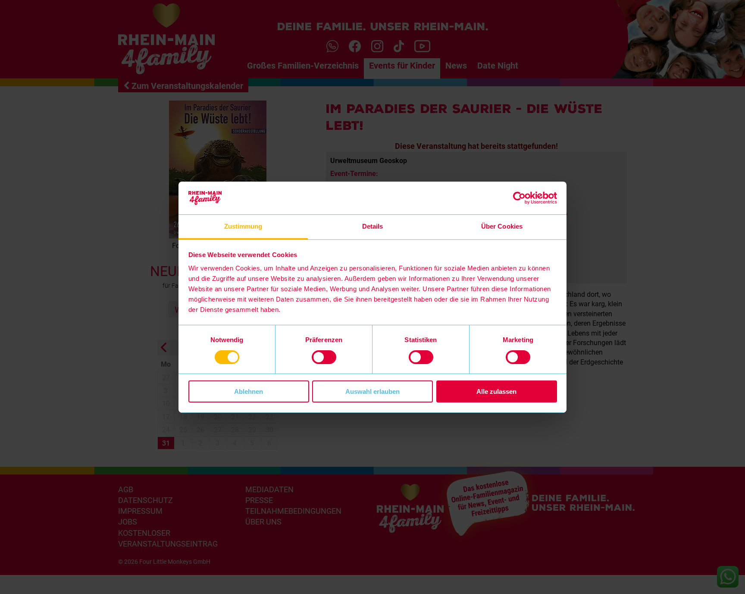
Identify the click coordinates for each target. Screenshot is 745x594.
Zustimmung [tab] (243, 226)
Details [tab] (372, 226)
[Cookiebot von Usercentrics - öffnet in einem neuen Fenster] (519, 198)
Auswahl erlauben (372, 391)
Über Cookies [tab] (502, 226)
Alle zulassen (496, 391)
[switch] (324, 357)
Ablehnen (248, 391)
